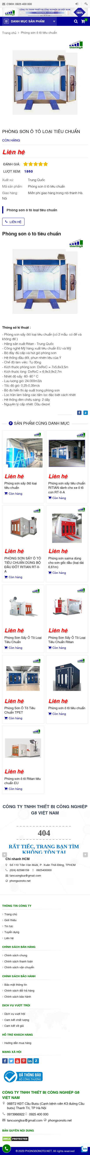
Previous (4, 854)
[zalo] (84, 1149)
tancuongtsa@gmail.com (25, 875)
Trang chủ (9, 32)
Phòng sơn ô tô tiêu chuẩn (39, 32)
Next (85, 854)
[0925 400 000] (6, 1148)
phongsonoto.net (20, 880)
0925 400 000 (23, 4)
